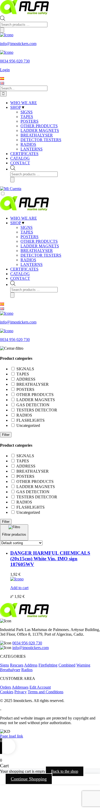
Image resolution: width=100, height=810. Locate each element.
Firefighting (47, 665)
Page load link (11, 736)
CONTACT (20, 278)
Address (30, 665)
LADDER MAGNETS (40, 246)
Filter (5, 435)
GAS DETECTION (32, 405)
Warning (83, 665)
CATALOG (20, 274)
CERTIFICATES (24, 269)
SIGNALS (25, 369)
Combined (66, 665)
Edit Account (40, 687)
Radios (27, 670)
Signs (4, 665)
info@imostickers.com (30, 647)
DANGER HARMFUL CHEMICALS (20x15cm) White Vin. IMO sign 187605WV (50, 558)
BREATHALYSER (37, 250)
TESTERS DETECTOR (36, 410)
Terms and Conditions (45, 692)
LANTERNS (32, 264)
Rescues (16, 665)
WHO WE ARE (23, 218)
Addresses (20, 687)
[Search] (2, 30)
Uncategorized (28, 425)
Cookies (6, 692)
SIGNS (27, 227)
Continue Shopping (29, 778)
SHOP (15, 223)
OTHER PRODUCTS (39, 241)
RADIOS (28, 260)
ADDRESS (25, 379)
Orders (5, 687)
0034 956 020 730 (27, 643)
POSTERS (29, 237)
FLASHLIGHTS (30, 420)
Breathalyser (10, 670)
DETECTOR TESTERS (41, 255)
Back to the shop (64, 771)
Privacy (20, 692)
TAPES (27, 232)
